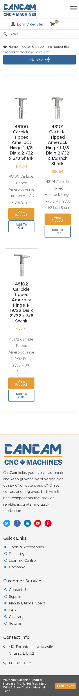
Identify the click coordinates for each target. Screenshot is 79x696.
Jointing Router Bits (55, 46)
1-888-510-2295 (21, 663)
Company (17, 567)
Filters (36, 59)
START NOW (65, 685)
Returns (15, 623)
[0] (51, 24)
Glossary (16, 617)
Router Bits (29, 46)
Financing (16, 554)
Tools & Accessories (26, 547)
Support (16, 596)
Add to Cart (21, 226)
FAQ (12, 610)
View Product (21, 214)
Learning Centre (22, 560)
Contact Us (18, 590)
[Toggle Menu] (73, 8)
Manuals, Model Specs (27, 603)
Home (13, 46)
